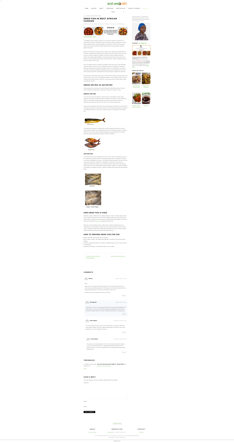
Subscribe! (111, 432)
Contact (141, 432)
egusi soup (98, 221)
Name (85, 401)
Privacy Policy (92, 432)
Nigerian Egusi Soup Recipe (117, 256)
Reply (124, 295)
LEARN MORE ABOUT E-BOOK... (90, 36)
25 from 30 (142, 43)
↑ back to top (117, 423)
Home (85, 15)
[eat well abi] (117, 5)
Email (85, 406)
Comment (86, 382)
